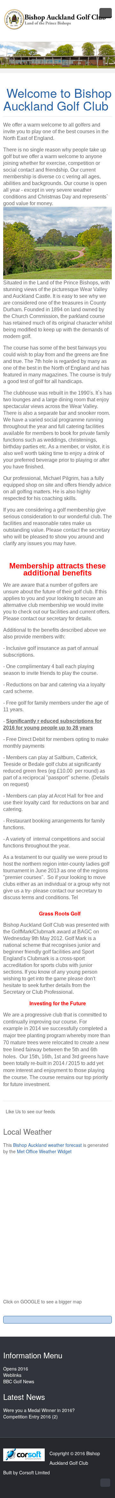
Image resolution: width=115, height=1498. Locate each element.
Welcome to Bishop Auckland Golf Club (57, 99)
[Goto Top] (105, 1483)
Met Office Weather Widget (44, 1151)
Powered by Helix (24, 1454)
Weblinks (12, 1375)
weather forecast (48, 1145)
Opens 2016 (15, 1368)
